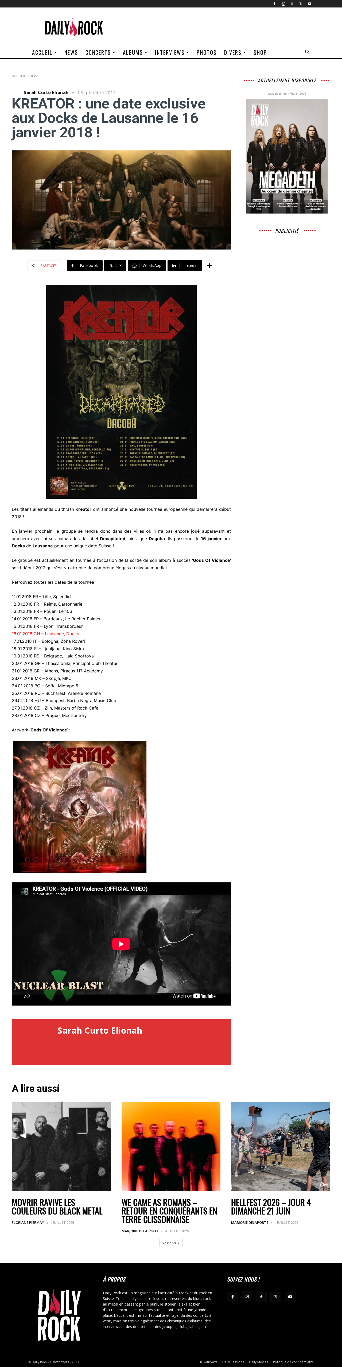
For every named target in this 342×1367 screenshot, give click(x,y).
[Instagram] (283, 3)
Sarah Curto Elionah (46, 92)
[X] (301, 3)
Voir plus (169, 1243)
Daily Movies (258, 1362)
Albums (133, 52)
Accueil (42, 52)
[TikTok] (292, 3)
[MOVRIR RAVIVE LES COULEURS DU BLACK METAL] (61, 1146)
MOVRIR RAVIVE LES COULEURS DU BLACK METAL (57, 1206)
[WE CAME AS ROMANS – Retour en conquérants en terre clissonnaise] (171, 1146)
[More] (209, 265)
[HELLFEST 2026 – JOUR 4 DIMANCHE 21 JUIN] (280, 1146)
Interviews (170, 52)
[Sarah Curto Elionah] (17, 92)
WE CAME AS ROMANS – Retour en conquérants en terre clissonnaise (169, 1210)
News (71, 52)
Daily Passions (233, 1362)
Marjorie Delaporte (140, 1231)
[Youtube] (310, 3)
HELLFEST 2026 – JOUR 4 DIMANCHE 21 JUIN (271, 1206)
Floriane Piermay (28, 1222)
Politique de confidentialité (293, 1362)
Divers (233, 52)
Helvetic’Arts (208, 1362)
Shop (260, 52)
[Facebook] (274, 3)
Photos (207, 52)
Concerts (98, 52)
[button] (307, 52)
